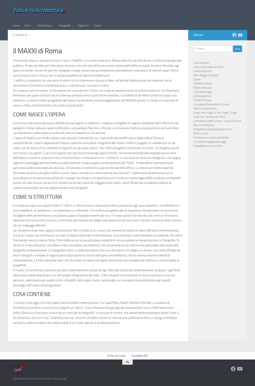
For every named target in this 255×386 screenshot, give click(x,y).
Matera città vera (202, 87)
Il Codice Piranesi (202, 100)
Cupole (197, 79)
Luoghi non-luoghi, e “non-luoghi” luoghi (215, 112)
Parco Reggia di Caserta (206, 75)
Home (16, 25)
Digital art (83, 25)
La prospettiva (201, 62)
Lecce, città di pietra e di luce (208, 67)
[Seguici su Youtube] (240, 35)
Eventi (97, 25)
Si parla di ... (21, 35)
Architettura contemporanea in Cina (212, 129)
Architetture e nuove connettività (211, 137)
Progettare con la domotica (207, 145)
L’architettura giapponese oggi (209, 141)
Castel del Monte (202, 71)
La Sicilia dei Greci (202, 96)
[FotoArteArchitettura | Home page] (39, 10)
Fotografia (64, 25)
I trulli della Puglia (202, 91)
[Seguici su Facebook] (234, 35)
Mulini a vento (201, 133)
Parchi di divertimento (205, 108)
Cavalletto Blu (139, 355)
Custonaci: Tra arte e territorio (209, 116)
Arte (27, 25)
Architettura (44, 25)
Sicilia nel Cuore (116, 355)
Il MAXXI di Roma (202, 83)
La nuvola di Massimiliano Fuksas (211, 104)
